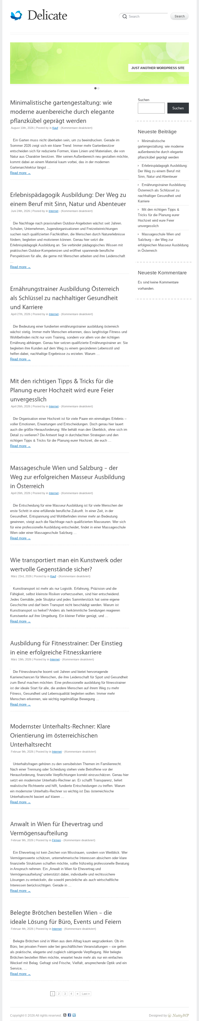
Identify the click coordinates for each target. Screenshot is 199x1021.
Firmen (56, 840)
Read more (20, 173)
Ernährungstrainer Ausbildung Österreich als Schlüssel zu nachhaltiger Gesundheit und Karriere (162, 193)
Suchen (143, 100)
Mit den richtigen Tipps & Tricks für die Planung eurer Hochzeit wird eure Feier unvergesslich (158, 218)
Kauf (55, 127)
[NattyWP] (178, 1015)
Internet (53, 211)
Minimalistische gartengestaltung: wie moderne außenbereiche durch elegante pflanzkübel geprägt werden (161, 149)
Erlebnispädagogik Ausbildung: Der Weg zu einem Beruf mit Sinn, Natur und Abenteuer (163, 171)
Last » (86, 993)
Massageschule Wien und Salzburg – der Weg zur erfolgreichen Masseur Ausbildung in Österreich (163, 242)
